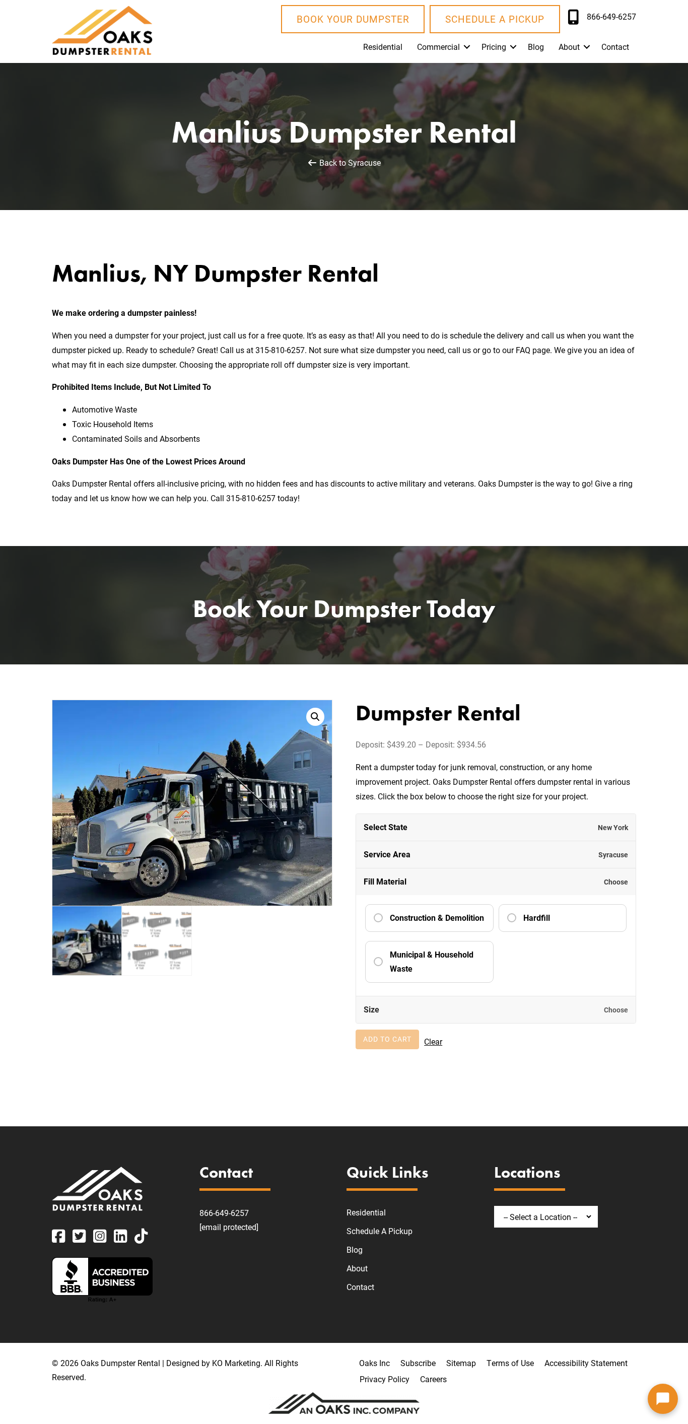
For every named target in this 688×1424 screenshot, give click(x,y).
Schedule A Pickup (379, 1231)
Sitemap (461, 1363)
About (569, 46)
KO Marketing (236, 1363)
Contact (615, 46)
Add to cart (387, 1039)
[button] (467, 47)
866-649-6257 (224, 1212)
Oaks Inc (374, 1363)
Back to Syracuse (349, 162)
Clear (433, 1041)
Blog (536, 46)
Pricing (493, 46)
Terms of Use (510, 1363)
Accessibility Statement (586, 1363)
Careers (433, 1379)
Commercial (438, 46)
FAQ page (533, 350)
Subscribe (418, 1363)
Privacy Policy (384, 1379)
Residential (382, 46)
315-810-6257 (280, 350)
